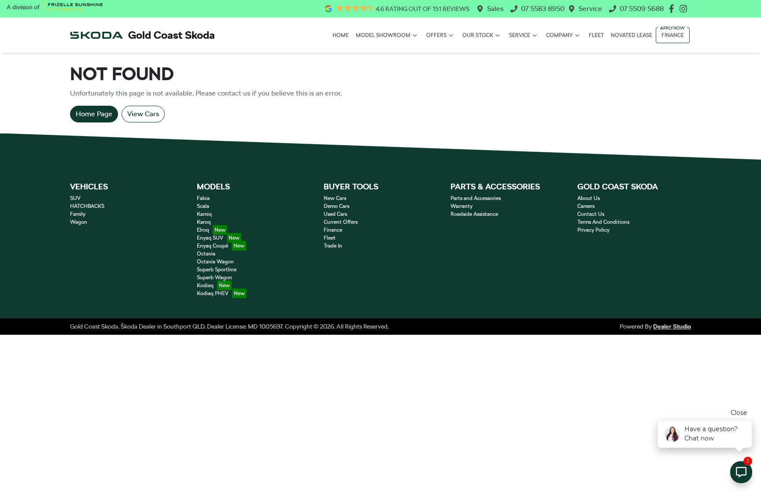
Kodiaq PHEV (213, 293)
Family (77, 214)
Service (590, 8)
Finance (672, 35)
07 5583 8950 (543, 8)
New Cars (335, 198)
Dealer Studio (672, 326)
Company (559, 35)
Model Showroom (383, 35)
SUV (75, 198)
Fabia (203, 198)
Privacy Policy (593, 230)
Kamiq (204, 214)
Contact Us (590, 214)
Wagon (78, 222)
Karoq (204, 222)
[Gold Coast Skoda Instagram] (685, 8)
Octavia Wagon (215, 262)
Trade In (333, 246)
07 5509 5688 (642, 8)
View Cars (143, 114)
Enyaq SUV (210, 238)
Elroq (203, 230)
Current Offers (341, 222)
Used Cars (335, 214)
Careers (586, 206)
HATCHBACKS (87, 206)
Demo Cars (336, 206)
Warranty (462, 206)
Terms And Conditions (603, 222)
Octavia (206, 254)
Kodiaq (205, 285)
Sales (495, 8)
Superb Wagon (214, 277)
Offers (436, 35)
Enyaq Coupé (212, 246)
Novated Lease (631, 35)
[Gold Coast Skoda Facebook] (673, 8)
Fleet (596, 35)
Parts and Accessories (476, 198)
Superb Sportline (216, 269)
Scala (203, 206)
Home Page (94, 114)
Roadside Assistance (474, 214)
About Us (588, 198)
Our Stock (477, 35)
